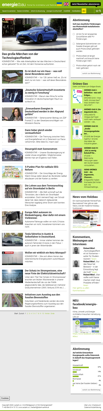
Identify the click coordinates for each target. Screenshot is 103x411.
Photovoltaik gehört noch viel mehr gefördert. (88, 66)
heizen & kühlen (23, 11)
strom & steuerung (38, 11)
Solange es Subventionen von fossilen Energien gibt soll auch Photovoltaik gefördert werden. (88, 47)
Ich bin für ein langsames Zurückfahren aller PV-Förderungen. (86, 36)
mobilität (67, 11)
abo (83, 11)
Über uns (87, 405)
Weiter (47, 313)
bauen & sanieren (9, 11)
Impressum (96, 405)
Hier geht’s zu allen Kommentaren (81, 289)
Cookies (5, 398)
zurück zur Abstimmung (91, 73)
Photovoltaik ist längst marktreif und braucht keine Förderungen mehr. (87, 58)
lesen (94, 259)
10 (43, 313)
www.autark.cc (24, 407)
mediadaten (76, 11)
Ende (52, 313)
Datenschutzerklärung (92, 407)
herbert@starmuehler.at (40, 407)
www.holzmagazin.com (82, 227)
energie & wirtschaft (54, 11)
